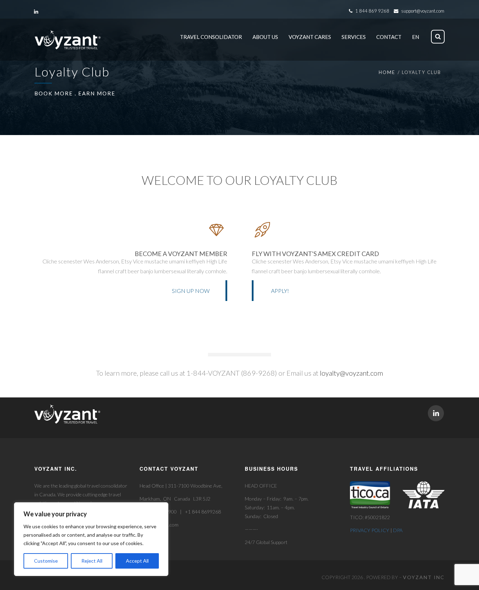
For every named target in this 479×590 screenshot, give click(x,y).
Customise (46, 561)
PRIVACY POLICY (369, 530)
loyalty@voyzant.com (351, 373)
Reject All (91, 561)
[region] (91, 539)
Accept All (137, 561)
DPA (398, 530)
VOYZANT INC (424, 577)
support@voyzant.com (422, 11)
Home (387, 72)
